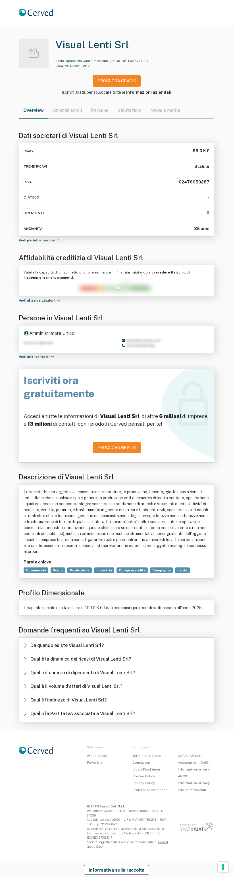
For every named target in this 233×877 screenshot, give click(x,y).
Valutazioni (129, 110)
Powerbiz (94, 763)
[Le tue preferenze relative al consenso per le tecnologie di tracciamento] (223, 867)
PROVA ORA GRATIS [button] (116, 81)
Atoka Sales (97, 756)
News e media (165, 110)
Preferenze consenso (150, 790)
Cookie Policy (143, 776)
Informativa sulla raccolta (116, 870)
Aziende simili (67, 110)
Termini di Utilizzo (146, 756)
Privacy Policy (143, 783)
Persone (100, 110)
